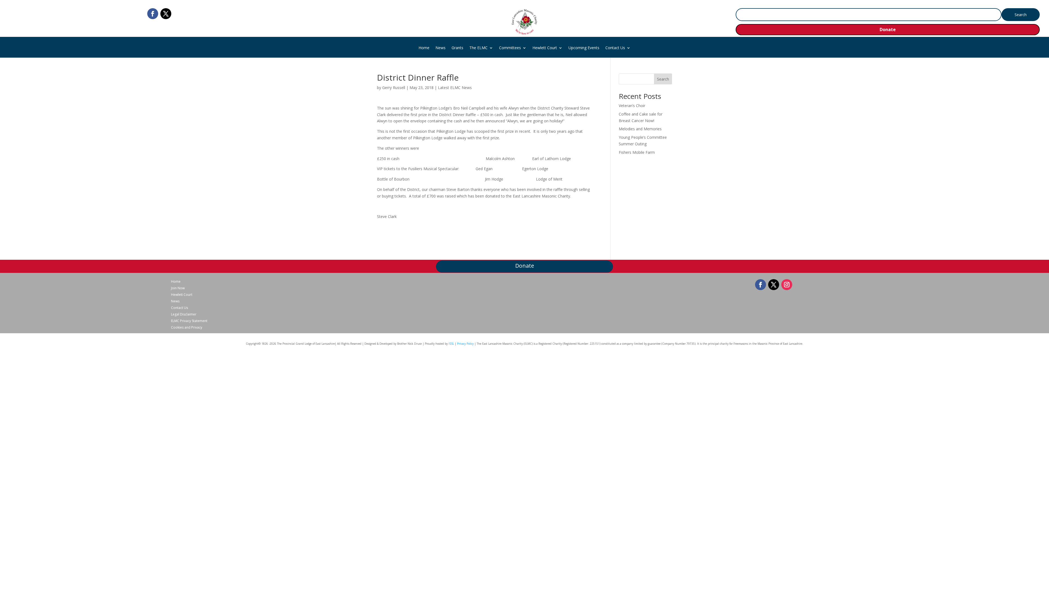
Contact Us (615, 48)
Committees (510, 48)
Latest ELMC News (455, 87)
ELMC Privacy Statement (189, 321)
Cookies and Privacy (186, 327)
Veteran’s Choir (632, 105)
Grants (457, 48)
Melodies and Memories (640, 128)
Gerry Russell (393, 87)
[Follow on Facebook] (152, 13)
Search (663, 79)
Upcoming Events (583, 48)
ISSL (451, 344)
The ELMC (478, 48)
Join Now (178, 288)
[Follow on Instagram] (786, 284)
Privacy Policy (465, 344)
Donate (888, 29)
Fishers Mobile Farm (637, 152)
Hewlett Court (544, 48)
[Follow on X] (165, 13)
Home (424, 48)
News (440, 48)
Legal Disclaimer (183, 314)
